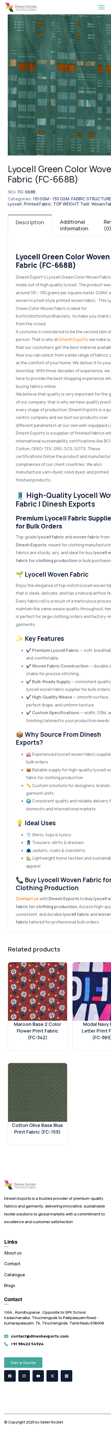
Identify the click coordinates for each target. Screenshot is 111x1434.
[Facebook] (10, 1376)
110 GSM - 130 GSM (51, 199)
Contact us (27, 898)
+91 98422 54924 (27, 1344)
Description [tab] (30, 222)
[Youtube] (38, 1376)
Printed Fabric (37, 204)
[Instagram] (24, 1376)
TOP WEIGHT (65, 204)
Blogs (9, 1285)
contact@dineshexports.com (40, 1336)
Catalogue (14, 1275)
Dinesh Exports (73, 339)
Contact (12, 1263)
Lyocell (15, 204)
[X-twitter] (52, 1376)
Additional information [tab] (74, 225)
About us (13, 1253)
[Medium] (66, 1376)
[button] (23, 1362)
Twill (84, 204)
